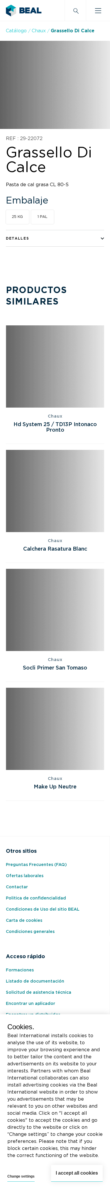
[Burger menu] (98, 10)
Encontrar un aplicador (30, 1004)
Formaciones (20, 970)
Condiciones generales (30, 932)
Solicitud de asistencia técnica (38, 992)
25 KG (17, 217)
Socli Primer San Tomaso (55, 668)
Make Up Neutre (55, 787)
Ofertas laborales (24, 876)
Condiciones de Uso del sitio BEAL (42, 909)
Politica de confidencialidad (36, 898)
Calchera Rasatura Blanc (55, 549)
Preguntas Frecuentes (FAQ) (36, 865)
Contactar (17, 887)
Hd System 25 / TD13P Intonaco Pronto (55, 427)
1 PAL (43, 217)
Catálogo (16, 30)
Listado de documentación (35, 981)
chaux (39, 30)
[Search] (75, 10)
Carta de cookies (24, 921)
